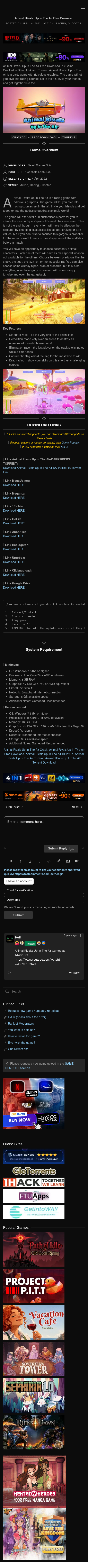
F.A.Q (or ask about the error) (27, 1017)
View (33, 1248)
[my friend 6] (33, 1196)
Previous (15, 807)
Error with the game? (21, 1042)
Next (76, 807)
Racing (61, 23)
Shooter (75, 23)
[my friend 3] (33, 1182)
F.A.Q (64, 447)
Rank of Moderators (21, 1023)
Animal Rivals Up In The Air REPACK (49, 754)
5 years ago (70, 935)
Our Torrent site (18, 1049)
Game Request (71, 442)
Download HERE (14, 485)
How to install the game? (24, 1036)
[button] (83, 7)
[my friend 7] (33, 1211)
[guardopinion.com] (33, 1156)
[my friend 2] (33, 1170)
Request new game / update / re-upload (34, 1011)
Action (48, 23)
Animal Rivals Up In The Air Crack (25, 749)
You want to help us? (21, 1030)
